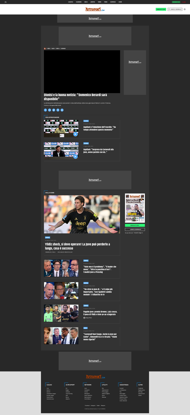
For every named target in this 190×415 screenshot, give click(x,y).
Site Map (140, 392)
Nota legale (122, 393)
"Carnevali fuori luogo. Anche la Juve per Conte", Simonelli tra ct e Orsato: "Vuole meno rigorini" (100, 337)
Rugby (67, 390)
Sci (66, 388)
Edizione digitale (106, 393)
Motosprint (87, 393)
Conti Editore (87, 399)
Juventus (93, 2)
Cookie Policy (123, 395)
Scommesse (113, 2)
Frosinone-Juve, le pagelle (50, 252)
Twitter (98, 405)
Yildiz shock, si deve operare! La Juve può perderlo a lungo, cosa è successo (77, 246)
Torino (99, 2)
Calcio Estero (50, 397)
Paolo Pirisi (89, 317)
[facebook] (45, 110)
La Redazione (123, 390)
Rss (103, 388)
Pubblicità (140, 388)
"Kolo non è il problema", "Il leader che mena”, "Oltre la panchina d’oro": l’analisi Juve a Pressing (99, 269)
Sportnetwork (87, 397)
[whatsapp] (49, 110)
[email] (57, 110)
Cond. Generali (123, 400)
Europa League (50, 395)
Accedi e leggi (137, 232)
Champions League (51, 393)
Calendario (78, 2)
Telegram (103, 405)
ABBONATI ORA (161, 9)
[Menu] (5, 2)
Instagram (93, 405)
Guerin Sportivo (88, 395)
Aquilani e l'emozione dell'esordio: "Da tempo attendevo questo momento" (99, 128)
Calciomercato (50, 399)
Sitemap (104, 397)
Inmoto (86, 392)
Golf (67, 395)
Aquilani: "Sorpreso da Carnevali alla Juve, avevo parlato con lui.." (98, 151)
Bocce (67, 397)
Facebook (87, 405)
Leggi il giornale (175, 9)
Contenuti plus (176, 2)
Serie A (86, 2)
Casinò (120, 2)
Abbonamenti (105, 390)
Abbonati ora (134, 225)
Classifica (70, 2)
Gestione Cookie (124, 397)
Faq (120, 392)
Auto (85, 388)
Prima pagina (105, 392)
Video (48, 49)
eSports (68, 399)
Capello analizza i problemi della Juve (65, 252)
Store (103, 395)
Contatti (122, 388)
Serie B (48, 392)
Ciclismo (68, 392)
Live (184, 2)
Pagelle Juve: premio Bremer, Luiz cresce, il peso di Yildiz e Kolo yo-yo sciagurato (100, 313)
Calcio (53, 49)
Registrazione (141, 390)
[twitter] (53, 110)
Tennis (105, 2)
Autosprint (87, 390)
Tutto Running (69, 393)
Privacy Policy (123, 399)
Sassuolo (63, 49)
